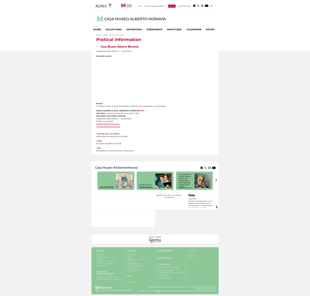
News (100, 141)
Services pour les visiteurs (109, 134)
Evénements (154, 29)
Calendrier (193, 29)
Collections (113, 29)
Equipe (99, 259)
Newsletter (101, 266)
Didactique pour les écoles (168, 268)
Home (98, 35)
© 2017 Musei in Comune (147, 291)
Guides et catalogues (135, 266)
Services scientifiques (105, 273)
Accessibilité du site (202, 291)
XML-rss (213, 291)
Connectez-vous (184, 6)
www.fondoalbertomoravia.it (108, 124)
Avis (99, 148)
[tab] (155, 47)
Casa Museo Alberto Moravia (135, 19)
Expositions (134, 29)
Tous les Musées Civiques (154, 6)
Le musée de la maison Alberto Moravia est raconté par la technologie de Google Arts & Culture (184, 180)
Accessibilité (132, 268)
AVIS (142, 111)
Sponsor (191, 258)
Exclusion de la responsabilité (176, 291)
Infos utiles (131, 255)
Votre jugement (133, 270)
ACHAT (172, 6)
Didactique (174, 29)
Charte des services (104, 264)
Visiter (210, 29)
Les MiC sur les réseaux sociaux (145, 186)
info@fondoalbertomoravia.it (108, 127)
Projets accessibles (165, 278)
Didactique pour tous (166, 270)
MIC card (130, 261)
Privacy (162, 291)
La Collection (102, 257)
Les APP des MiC (106, 187)
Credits (190, 291)
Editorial (100, 255)
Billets (129, 257)
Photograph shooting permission (110, 279)
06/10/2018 (200, 203)
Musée (97, 29)
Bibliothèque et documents (108, 277)
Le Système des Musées (106, 261)
